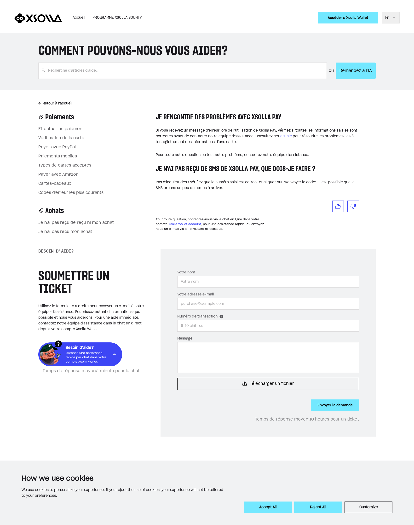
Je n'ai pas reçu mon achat (65, 232)
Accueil (79, 17)
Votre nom (186, 272)
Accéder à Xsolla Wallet (348, 18)
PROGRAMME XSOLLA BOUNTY (117, 17)
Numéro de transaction (197, 316)
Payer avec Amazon (58, 174)
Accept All (268, 507)
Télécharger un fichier (272, 384)
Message (184, 338)
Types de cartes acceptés (64, 165)
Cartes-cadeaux (54, 183)
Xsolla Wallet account (184, 224)
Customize (368, 507)
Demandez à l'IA (355, 71)
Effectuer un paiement (61, 129)
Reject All (318, 507)
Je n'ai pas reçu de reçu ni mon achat (76, 223)
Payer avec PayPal (57, 147)
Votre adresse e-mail (195, 294)
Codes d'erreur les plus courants (71, 193)
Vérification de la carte (61, 138)
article (286, 136)
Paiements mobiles (57, 156)
